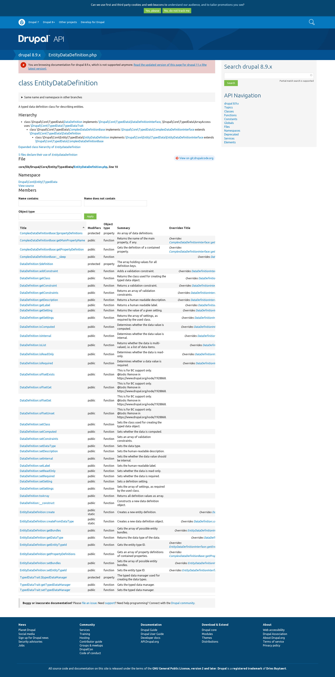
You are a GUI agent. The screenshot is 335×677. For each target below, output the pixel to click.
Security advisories (30, 641)
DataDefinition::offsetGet (35, 387)
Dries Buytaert (276, 668)
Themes (207, 637)
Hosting (85, 637)
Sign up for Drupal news (33, 637)
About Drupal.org (274, 637)
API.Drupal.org (150, 641)
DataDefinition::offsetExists (37, 374)
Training (85, 633)
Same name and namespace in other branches (53, 97)
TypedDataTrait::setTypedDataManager (45, 589)
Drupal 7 (33, 22)
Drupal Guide (149, 629)
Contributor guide (91, 641)
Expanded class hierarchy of (49, 147)
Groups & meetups (91, 645)
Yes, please (152, 10)
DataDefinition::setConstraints (39, 438)
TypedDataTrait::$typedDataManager (43, 577)
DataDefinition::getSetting (36, 310)
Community (87, 624)
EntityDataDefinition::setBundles (40, 563)
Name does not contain (99, 198)
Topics (228, 107)
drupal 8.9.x (29, 55)
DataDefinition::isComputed (37, 326)
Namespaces (232, 130)
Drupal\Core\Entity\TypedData (37, 181)
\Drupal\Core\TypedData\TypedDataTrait (57, 125)
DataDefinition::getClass (35, 278)
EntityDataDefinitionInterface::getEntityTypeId (198, 546)
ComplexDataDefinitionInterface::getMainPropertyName (204, 242)
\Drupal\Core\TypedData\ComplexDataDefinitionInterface (157, 129)
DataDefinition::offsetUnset (37, 413)
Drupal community (183, 603)
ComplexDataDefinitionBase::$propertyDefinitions (51, 233)
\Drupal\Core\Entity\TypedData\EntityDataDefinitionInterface (164, 137)
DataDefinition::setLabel (35, 465)
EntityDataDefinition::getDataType (41, 537)
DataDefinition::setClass (35, 424)
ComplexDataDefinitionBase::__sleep (43, 256)
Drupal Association (275, 633)
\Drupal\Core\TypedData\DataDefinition (55, 133)
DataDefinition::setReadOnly (37, 470)
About (267, 624)
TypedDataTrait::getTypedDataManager (45, 584)
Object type (26, 211)
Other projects (68, 22)
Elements (230, 142)
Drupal (222, 668)
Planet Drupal (26, 629)
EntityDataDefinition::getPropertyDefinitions (47, 554)
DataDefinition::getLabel (35, 305)
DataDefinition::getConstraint (38, 285)
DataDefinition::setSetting (36, 481)
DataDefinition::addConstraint (39, 271)
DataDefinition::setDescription (39, 451)
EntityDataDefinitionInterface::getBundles (213, 530)
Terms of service (273, 641)
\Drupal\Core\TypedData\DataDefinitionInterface (129, 121)
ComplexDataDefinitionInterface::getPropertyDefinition (203, 251)
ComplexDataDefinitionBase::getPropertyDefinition (52, 249)
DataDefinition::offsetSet (35, 400)
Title (52, 228)
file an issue (89, 603)
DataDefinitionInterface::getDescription (215, 299)
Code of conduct (90, 653)
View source (26, 185)
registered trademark (247, 668)
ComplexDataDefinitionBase (87, 129)
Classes (229, 111)
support (110, 603)
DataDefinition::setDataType (38, 445)
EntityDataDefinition (96, 137)
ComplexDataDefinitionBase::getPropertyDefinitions (201, 555)
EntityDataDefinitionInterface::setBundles (214, 563)
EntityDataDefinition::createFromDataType (47, 521)
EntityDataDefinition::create (37, 512)
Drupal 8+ (49, 22)
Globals (229, 122)
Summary (123, 228)
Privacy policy (271, 645)
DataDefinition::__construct (37, 503)
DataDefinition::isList (33, 345)
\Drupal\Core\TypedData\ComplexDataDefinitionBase (69, 141)
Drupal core (209, 629)
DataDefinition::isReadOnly (37, 354)
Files (227, 126)
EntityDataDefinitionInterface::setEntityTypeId (211, 570)
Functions (230, 115)
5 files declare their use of (47, 154)
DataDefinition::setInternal (36, 458)
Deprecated (231, 134)
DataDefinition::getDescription (39, 299)
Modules (207, 633)
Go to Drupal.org (21, 22)
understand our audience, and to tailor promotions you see (205, 4)
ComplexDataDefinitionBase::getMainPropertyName (52, 240)
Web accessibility (274, 629)
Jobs (21, 645)
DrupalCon (86, 649)
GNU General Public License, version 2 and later (184, 668)
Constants (230, 119)
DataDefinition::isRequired (36, 363)
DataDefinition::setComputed (38, 431)
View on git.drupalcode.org (196, 158)
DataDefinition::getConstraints (39, 292)
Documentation (151, 624)
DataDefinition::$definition (36, 263)
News (22, 624)
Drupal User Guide (152, 633)
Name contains (28, 198)
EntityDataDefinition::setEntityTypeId (43, 570)
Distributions (210, 641)
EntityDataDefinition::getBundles (40, 530)
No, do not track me (176, 10)
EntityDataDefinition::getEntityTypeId (43, 544)
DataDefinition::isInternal (35, 335)
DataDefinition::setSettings (37, 488)
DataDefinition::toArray (34, 495)
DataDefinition (73, 121)
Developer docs (150, 637)
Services (229, 138)
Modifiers (94, 228)
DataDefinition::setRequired (37, 476)
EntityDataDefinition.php (73, 55)
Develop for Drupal (93, 22)
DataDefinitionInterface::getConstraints (215, 292)
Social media (26, 633)
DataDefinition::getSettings (37, 317)
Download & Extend (215, 624)
